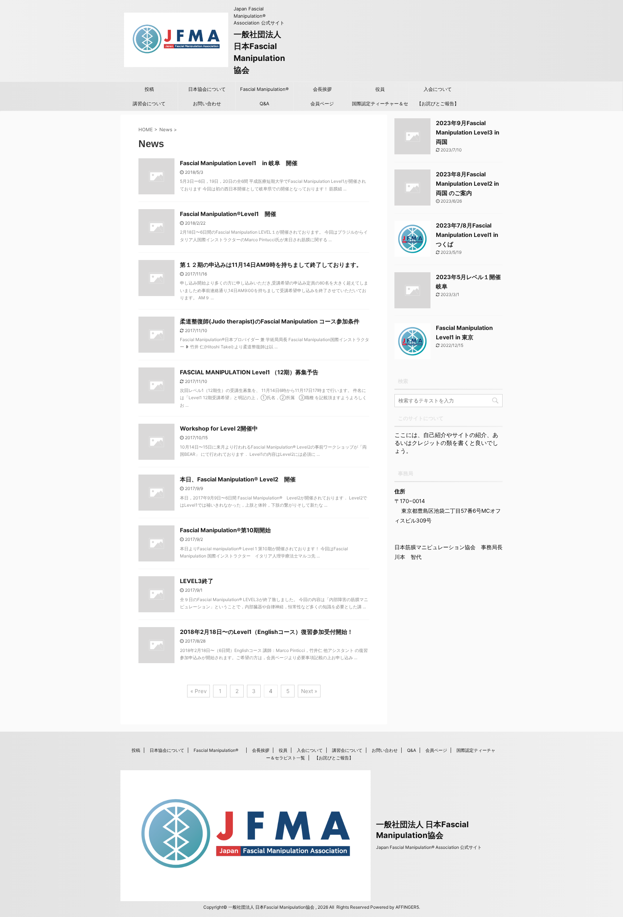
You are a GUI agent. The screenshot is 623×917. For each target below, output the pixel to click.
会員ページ (322, 103)
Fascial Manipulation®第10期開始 (225, 530)
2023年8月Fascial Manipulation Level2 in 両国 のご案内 (467, 184)
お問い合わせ (207, 103)
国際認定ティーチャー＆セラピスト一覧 (380, 106)
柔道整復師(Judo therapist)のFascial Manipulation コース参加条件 (269, 321)
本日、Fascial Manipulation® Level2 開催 (238, 479)
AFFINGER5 (407, 907)
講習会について (149, 103)
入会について (438, 89)
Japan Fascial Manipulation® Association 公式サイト (429, 847)
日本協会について (207, 89)
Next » (309, 691)
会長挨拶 (322, 89)
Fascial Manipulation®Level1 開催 (228, 213)
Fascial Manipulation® (266, 89)
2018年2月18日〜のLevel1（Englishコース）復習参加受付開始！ (266, 631)
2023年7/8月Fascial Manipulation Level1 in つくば (467, 235)
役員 (380, 89)
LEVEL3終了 (196, 581)
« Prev (198, 691)
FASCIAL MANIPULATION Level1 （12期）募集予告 (249, 372)
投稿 (149, 89)
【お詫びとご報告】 (438, 103)
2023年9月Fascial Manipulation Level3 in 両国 (467, 132)
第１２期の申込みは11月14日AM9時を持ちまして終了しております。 (271, 264)
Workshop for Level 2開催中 (219, 428)
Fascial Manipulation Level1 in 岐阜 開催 (238, 163)
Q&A (264, 103)
